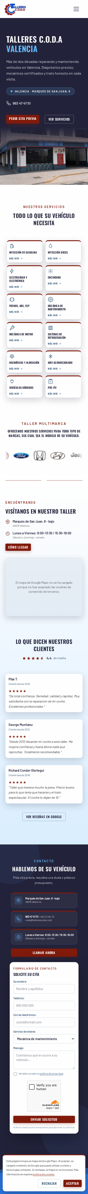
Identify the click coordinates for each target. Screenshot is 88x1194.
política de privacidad (51, 1073)
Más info (14, 258)
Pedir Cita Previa (23, 118)
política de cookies (43, 1174)
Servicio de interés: (24, 1031)
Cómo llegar (18, 547)
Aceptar (72, 1183)
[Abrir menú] (76, 9)
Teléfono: (19, 998)
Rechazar (49, 1183)
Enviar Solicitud (44, 1119)
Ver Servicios (59, 119)
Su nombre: (20, 981)
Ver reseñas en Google (44, 816)
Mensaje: (18, 1048)
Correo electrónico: (25, 1014)
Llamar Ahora (44, 952)
